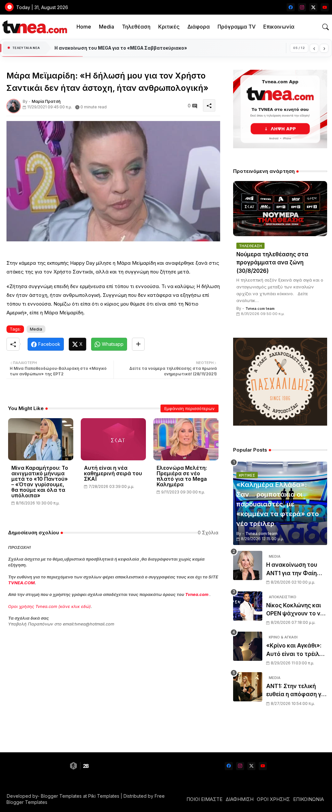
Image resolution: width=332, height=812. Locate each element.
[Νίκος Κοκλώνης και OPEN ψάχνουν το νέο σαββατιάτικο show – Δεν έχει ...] (247, 606)
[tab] (84, 27)
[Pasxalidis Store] (280, 424)
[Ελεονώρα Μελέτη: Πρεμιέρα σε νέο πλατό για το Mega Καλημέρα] (186, 439)
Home (84, 26)
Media (106, 26)
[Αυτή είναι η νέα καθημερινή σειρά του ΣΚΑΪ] (113, 439)
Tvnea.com (196, 594)
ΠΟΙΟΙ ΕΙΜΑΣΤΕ (204, 799)
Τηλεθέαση (136, 26)
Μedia (36, 329)
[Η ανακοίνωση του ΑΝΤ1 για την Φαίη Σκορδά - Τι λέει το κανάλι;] (247, 565)
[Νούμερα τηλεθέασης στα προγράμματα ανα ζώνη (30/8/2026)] (280, 208)
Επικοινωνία (278, 26)
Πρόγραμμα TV (236, 26)
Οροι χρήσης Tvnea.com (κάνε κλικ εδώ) (49, 606)
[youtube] (325, 7)
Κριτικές (169, 26)
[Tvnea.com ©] (34, 26)
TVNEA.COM (21, 582)
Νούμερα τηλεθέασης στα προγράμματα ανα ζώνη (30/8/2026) (272, 262)
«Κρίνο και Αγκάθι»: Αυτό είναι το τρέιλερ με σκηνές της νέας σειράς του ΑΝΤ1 (296, 650)
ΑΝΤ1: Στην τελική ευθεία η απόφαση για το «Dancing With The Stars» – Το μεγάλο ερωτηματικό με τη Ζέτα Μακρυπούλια (296, 691)
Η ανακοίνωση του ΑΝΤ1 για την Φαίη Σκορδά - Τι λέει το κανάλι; (292, 569)
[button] (325, 26)
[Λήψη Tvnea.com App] (280, 109)
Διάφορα (198, 26)
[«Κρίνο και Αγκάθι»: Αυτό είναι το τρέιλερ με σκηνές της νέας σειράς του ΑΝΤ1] (247, 646)
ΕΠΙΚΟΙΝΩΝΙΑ (308, 799)
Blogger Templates (61, 796)
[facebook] (291, 7)
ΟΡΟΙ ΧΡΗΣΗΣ (273, 799)
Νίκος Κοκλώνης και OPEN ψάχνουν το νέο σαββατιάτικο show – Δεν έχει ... (296, 610)
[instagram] (302, 7)
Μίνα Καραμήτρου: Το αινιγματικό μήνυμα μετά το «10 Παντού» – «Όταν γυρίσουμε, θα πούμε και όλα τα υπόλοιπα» (39, 481)
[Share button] (138, 344)
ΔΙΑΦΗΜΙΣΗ (240, 799)
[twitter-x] (313, 7)
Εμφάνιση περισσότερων (189, 408)
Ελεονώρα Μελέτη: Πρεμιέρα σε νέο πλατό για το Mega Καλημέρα (182, 476)
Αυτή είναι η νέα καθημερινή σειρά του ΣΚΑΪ (113, 473)
